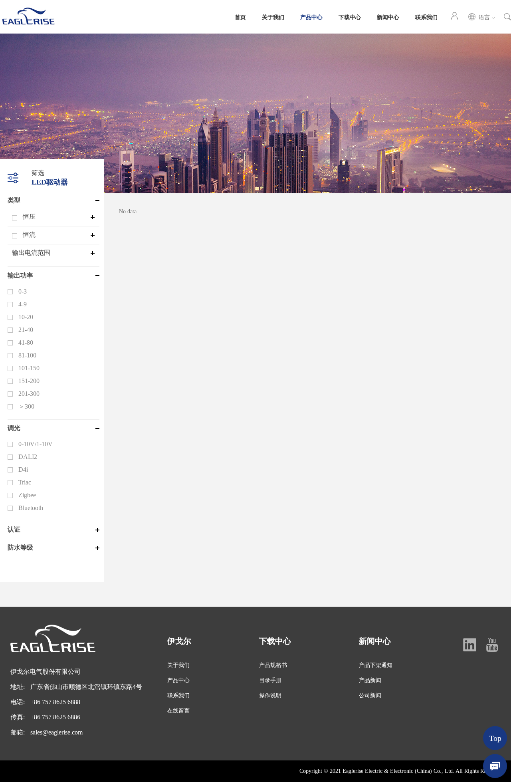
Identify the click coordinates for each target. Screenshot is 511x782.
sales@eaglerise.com (56, 732)
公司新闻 (370, 696)
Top (495, 738)
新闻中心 (388, 16)
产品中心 (311, 16)
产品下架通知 (375, 665)
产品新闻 (370, 680)
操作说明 (270, 696)
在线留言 (178, 711)
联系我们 (426, 16)
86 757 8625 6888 (57, 702)
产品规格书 (273, 665)
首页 (240, 16)
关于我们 (273, 16)
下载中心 (350, 16)
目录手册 (270, 680)
